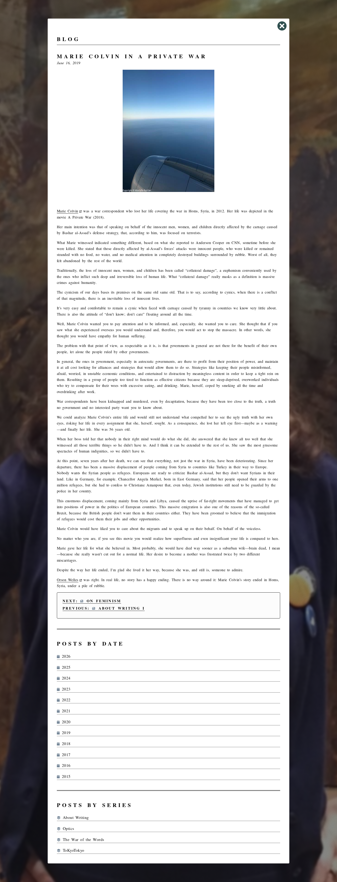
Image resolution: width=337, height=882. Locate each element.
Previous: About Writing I (104, 608)
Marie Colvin (67, 210)
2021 (65, 710)
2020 (65, 721)
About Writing (75, 817)
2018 (65, 743)
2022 (65, 699)
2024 (65, 678)
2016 (65, 765)
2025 (65, 667)
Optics (67, 828)
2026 (65, 656)
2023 (65, 689)
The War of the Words (82, 839)
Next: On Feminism (92, 600)
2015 (65, 776)
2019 (65, 732)
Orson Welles (67, 579)
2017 (65, 754)
